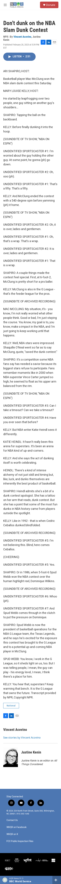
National (11, 705)
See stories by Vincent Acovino (22, 737)
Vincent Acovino (22, 36)
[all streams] (56, 880)
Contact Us (12, 820)
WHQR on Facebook (17, 827)
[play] (5, 880)
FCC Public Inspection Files (20, 841)
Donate (50, 4)
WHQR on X (12, 834)
